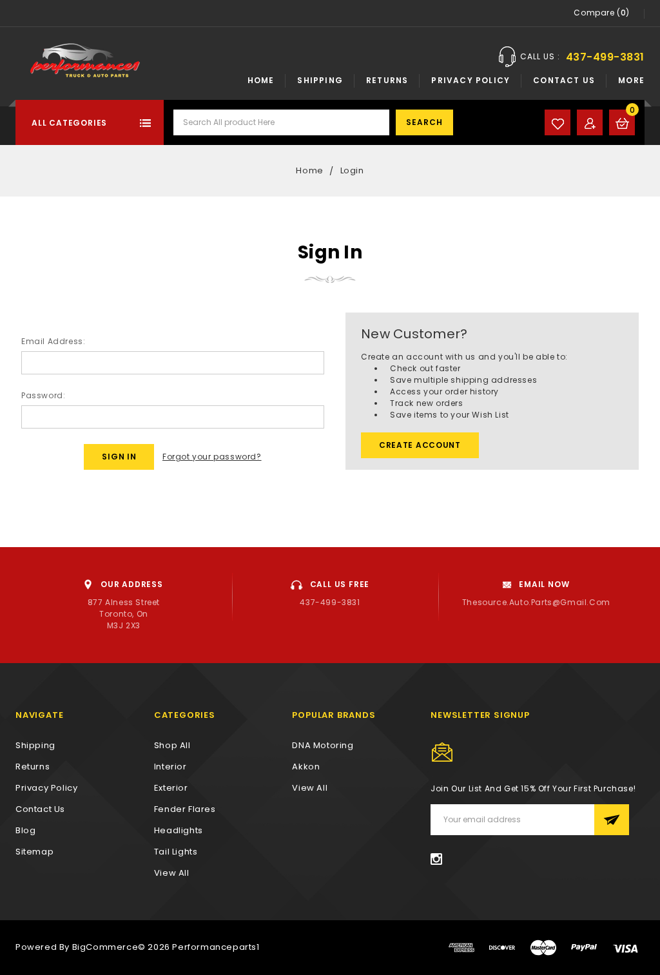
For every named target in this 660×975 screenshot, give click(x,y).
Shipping (320, 80)
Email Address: (53, 341)
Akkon (306, 766)
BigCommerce (105, 947)
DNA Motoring (322, 745)
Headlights (178, 830)
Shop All (172, 745)
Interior (170, 766)
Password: (43, 395)
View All (309, 788)
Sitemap (34, 851)
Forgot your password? (212, 456)
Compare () (602, 12)
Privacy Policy (470, 80)
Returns (387, 80)
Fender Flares (185, 809)
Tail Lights (176, 851)
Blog (25, 830)
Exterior (171, 788)
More (631, 80)
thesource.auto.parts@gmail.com (536, 602)
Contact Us (564, 80)
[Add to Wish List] (557, 122)
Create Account (420, 444)
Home (261, 80)
